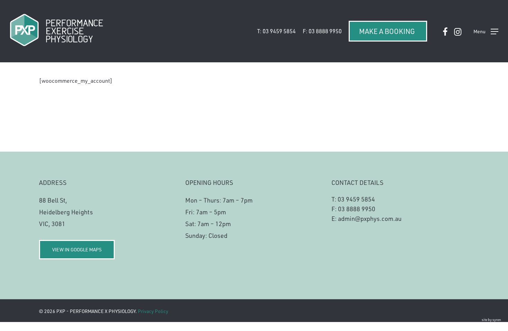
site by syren (491, 319)
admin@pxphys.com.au (370, 218)
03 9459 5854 (356, 199)
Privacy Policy (153, 311)
